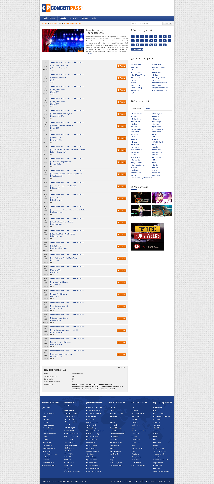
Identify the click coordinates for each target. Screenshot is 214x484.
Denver (134, 142)
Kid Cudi (157, 468)
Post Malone (69, 451)
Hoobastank (46, 442)
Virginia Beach (137, 162)
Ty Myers (68, 457)
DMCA (138, 481)
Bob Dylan (112, 408)
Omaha (135, 167)
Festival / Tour (158, 72)
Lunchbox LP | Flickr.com (163, 203)
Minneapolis (136, 173)
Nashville (135, 144)
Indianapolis (136, 129)
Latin (134, 80)
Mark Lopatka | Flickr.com (163, 216)
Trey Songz (135, 454)
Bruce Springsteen (115, 463)
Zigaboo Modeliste (93, 466)
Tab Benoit (91, 419)
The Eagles (113, 416)
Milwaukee (157, 150)
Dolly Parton (69, 439)
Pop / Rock (136, 85)
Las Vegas (136, 152)
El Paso (135, 137)
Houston (156, 116)
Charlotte (135, 134)
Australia (74, 18)
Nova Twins (46, 451)
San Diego (157, 121)
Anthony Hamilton (138, 448)
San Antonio (136, 121)
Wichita (134, 175)
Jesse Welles (46, 408)
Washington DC (159, 142)
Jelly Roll (157, 422)
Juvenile (156, 457)
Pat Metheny (91, 428)
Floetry (134, 451)
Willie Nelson (69, 410)
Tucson (135, 155)
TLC (133, 408)
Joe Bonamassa (92, 437)
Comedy (156, 70)
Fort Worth (157, 132)
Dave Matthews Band (49, 454)
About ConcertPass (118, 481)
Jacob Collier (91, 448)
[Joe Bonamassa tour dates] (141, 197)
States (147, 108)
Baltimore (156, 144)
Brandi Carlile (114, 454)
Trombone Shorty (93, 434)
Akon (156, 445)
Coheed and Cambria (116, 434)
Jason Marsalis (92, 463)
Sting (111, 460)
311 (43, 411)
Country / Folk (137, 72)
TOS (170, 481)
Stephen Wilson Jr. (71, 445)
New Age (156, 80)
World (134, 93)
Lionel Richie (136, 434)
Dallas (134, 124)
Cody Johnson (69, 448)
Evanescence (47, 445)
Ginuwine (135, 422)
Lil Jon (156, 431)
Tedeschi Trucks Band (94, 408)
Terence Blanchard (93, 468)
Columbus (135, 132)
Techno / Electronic (160, 90)
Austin (134, 127)
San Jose (156, 124)
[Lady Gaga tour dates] (141, 210)
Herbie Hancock (92, 422)
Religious (135, 90)
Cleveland (156, 173)
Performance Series (160, 83)
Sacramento (136, 157)
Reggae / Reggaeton (160, 88)
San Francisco (158, 129)
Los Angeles (157, 114)
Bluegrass (135, 67)
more (90, 54)
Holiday (156, 75)
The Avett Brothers (71, 422)
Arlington (156, 175)
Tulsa (155, 170)
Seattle (155, 139)
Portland (156, 147)
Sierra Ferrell (91, 425)
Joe (133, 428)
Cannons (45, 460)
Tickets (122, 66)
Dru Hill (134, 419)
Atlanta (155, 162)
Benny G (68, 460)
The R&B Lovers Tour (139, 431)
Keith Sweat (136, 425)
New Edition (136, 439)
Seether (45, 439)
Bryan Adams (114, 431)
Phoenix (156, 119)
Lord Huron (46, 457)
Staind (44, 437)
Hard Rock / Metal (138, 75)
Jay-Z (155, 411)
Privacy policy (161, 481)
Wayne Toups (92, 457)
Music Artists (54, 23)
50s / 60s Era (137, 65)
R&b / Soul (157, 85)
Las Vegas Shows (159, 77)
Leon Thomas (136, 463)
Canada (63, 18)
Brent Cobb (69, 465)
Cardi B (156, 428)
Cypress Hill (158, 466)
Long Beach (157, 157)
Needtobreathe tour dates (72, 23)
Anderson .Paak (159, 448)
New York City (137, 114)
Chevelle (45, 422)
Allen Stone (136, 460)
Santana (112, 411)
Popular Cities (137, 108)
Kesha (111, 419)
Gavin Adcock (69, 431)
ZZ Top (111, 457)
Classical (135, 70)
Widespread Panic (48, 448)
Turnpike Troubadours (72, 413)
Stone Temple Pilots (49, 434)
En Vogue (135, 411)
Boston (135, 139)
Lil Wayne (157, 419)
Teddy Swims (136, 457)
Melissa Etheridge (115, 428)
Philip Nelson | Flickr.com (142, 216)
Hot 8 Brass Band (93, 451)
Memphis (156, 137)
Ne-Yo (134, 445)
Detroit (155, 134)
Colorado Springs (138, 165)
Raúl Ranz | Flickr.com (141, 203)
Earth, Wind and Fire (138, 413)
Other (134, 83)
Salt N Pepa (158, 408)
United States (49, 18)
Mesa (155, 160)
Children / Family (159, 67)
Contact (130, 481)
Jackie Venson (92, 460)
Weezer (45, 416)
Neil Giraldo (113, 439)
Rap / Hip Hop (137, 88)
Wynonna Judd (70, 442)
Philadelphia (136, 119)
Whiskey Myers (70, 428)
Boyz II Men (136, 416)
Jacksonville (157, 127)
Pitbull (156, 434)
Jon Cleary (90, 454)
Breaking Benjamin (48, 425)
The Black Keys (47, 428)
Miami (155, 167)
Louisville (135, 147)
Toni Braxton (136, 442)
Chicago (135, 116)
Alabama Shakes (115, 451)
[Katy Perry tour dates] (162, 197)
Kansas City (136, 160)
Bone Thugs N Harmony (162, 416)
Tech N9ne (157, 442)
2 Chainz (157, 425)
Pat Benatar (113, 437)
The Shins (45, 419)
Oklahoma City (137, 150)
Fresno (155, 155)
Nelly (155, 437)
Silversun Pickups (48, 413)
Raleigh (155, 165)
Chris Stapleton (70, 416)
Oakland (135, 170)
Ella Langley (69, 454)
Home (45, 23)
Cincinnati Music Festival (95, 431)
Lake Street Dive (48, 463)
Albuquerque (157, 152)
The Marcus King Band (94, 411)
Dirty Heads (113, 425)
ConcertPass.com (57, 481)
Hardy (67, 468)
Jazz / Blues (136, 77)
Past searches (149, 481)
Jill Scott (134, 437)
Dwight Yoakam (70, 419)
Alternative (157, 65)
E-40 (155, 439)
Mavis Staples (92, 445)
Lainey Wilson (69, 462)
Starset (45, 431)
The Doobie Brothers (116, 413)
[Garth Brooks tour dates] (162, 210)
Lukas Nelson (69, 425)
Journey (112, 422)
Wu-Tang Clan (159, 413)
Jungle (111, 448)
